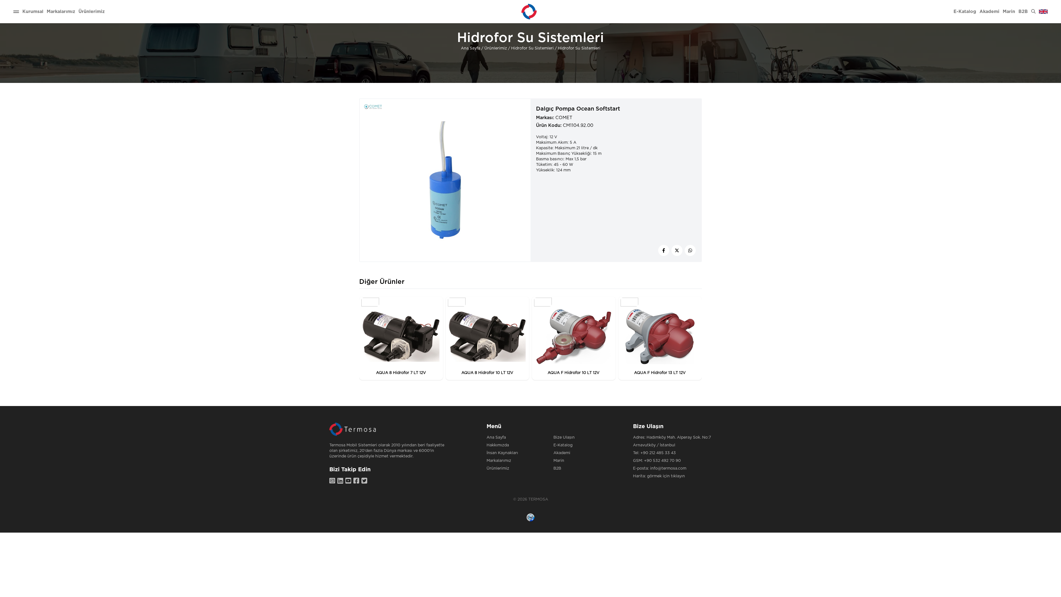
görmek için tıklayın (666, 476)
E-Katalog (562, 445)
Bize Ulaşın (564, 437)
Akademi (561, 453)
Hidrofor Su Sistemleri (532, 48)
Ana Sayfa (470, 48)
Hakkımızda (498, 445)
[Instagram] (333, 481)
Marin (558, 461)
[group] (401, 338)
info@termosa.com (668, 468)
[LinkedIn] (341, 481)
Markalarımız (499, 461)
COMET (563, 118)
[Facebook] (357, 481)
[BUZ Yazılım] (530, 517)
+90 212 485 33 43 (658, 453)
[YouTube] (349, 481)
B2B (557, 468)
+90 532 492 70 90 (662, 461)
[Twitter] (365, 481)
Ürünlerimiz (495, 48)
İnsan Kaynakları (502, 453)
